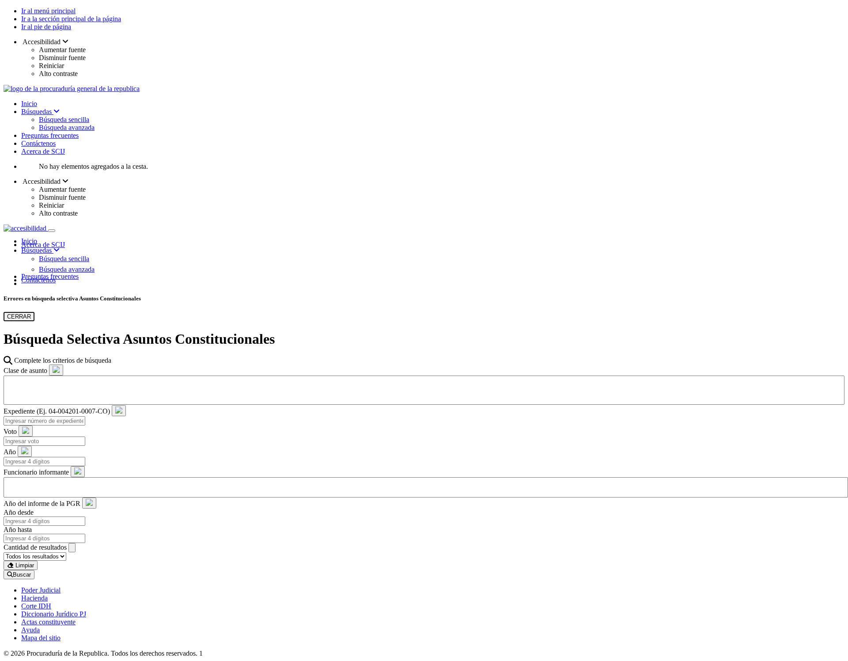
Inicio (29, 103)
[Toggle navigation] (51, 230)
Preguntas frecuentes (50, 135)
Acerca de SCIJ (43, 151)
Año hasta (18, 529)
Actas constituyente (48, 622)
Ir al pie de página (46, 26)
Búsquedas (37, 111)
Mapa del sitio (41, 638)
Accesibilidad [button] (41, 42)
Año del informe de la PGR (42, 503)
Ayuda (30, 630)
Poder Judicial (41, 590)
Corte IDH (36, 606)
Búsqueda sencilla (64, 119)
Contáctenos (38, 143)
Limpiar (24, 565)
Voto (10, 431)
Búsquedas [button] (37, 250)
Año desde (19, 512)
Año (10, 452)
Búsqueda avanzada (67, 127)
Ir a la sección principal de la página (71, 19)
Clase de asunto (25, 370)
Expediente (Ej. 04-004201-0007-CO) (57, 411)
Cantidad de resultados (35, 547)
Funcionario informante (36, 472)
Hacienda (34, 598)
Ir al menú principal (48, 11)
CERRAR (19, 316)
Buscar (22, 574)
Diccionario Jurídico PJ (53, 614)
